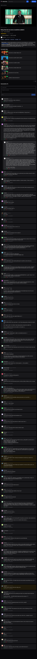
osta (4, 620)
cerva (5, 110)
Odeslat (33, 94)
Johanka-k (8, 158)
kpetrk (5, 273)
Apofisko (5, 213)
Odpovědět (11, 101)
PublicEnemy (6, 98)
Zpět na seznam (4, 5)
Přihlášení (33, 1)
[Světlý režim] (30, 1)
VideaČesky (4, 1)
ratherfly (5, 231)
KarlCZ (5, 426)
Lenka (5, 178)
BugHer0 (5, 395)
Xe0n (4, 244)
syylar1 (7, 142)
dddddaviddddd (6, 104)
